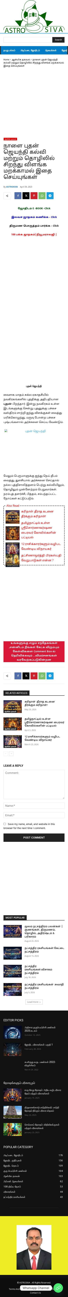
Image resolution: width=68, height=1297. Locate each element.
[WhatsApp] (42, 195)
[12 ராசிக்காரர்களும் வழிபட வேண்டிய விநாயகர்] (12, 741)
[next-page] (11, 753)
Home (6, 60)
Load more (32, 1001)
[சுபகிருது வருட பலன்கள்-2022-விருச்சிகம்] (12, 1066)
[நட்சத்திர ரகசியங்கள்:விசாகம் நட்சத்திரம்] (12, 971)
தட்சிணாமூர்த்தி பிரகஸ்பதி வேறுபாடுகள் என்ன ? (41, 558)
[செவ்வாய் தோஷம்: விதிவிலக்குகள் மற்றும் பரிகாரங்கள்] (12, 1129)
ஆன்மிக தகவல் (21, 60)
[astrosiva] (34, 16)
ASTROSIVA (12, 186)
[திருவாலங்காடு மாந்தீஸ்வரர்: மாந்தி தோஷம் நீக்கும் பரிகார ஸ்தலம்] (12, 1112)
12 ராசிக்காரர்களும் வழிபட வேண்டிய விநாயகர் (41, 546)
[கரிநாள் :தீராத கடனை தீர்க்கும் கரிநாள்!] (12, 706)
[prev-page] (5, 753)
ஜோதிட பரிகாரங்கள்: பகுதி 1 (39, 1044)
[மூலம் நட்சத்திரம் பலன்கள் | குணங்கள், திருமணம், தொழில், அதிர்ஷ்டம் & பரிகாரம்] (12, 931)
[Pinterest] (34, 195)
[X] (25, 195)
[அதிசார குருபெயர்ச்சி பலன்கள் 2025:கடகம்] (12, 1032)
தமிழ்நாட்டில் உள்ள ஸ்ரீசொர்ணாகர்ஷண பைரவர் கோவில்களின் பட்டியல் (38, 530)
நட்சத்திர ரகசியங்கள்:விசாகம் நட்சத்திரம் (38, 970)
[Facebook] (17, 195)
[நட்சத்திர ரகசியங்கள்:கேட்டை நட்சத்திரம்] (12, 953)
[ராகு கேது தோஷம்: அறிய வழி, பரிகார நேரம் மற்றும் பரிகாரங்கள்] (12, 1094)
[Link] (58, 1288)
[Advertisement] (34, 104)
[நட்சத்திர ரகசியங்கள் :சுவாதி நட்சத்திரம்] (12, 989)
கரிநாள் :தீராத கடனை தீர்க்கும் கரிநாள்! (37, 514)
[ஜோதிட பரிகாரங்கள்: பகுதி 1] (12, 1049)
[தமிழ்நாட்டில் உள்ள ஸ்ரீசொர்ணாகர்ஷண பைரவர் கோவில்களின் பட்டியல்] (12, 723)
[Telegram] (50, 195)
